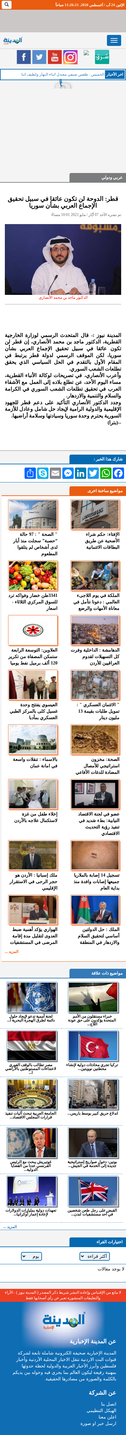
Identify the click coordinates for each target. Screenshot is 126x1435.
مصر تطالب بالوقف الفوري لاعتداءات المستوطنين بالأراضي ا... (30, 1068)
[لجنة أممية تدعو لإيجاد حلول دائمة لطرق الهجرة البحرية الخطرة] (31, 997)
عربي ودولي (112, 177)
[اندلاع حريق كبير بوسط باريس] (93, 1094)
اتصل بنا (108, 1404)
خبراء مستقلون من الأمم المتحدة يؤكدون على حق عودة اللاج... (92, 1020)
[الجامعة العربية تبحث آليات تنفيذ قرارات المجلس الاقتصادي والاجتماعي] (31, 1094)
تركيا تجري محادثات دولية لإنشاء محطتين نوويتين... (92, 1067)
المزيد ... (11, 951)
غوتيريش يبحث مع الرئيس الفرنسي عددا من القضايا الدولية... (30, 1165)
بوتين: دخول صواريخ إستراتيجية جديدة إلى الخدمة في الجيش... (92, 1164)
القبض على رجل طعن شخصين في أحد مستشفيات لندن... (92, 1212)
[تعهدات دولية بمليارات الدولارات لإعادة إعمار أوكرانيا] (31, 1191)
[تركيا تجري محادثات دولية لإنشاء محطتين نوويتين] (93, 1045)
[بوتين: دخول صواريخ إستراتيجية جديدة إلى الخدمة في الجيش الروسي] (93, 1142)
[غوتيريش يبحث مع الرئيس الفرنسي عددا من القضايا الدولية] (31, 1142)
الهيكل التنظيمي (101, 1410)
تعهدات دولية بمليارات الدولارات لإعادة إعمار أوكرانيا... (30, 1212)
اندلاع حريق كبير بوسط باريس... (93, 1113)
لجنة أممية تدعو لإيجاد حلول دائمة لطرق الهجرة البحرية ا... (31, 1018)
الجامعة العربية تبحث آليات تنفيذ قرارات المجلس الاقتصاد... (30, 1115)
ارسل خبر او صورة (98, 1423)
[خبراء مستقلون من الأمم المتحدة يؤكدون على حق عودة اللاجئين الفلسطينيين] (93, 997)
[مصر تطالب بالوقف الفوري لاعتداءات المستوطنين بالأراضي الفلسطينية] (31, 1045)
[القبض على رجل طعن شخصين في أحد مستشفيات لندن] (93, 1191)
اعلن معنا (107, 1417)
